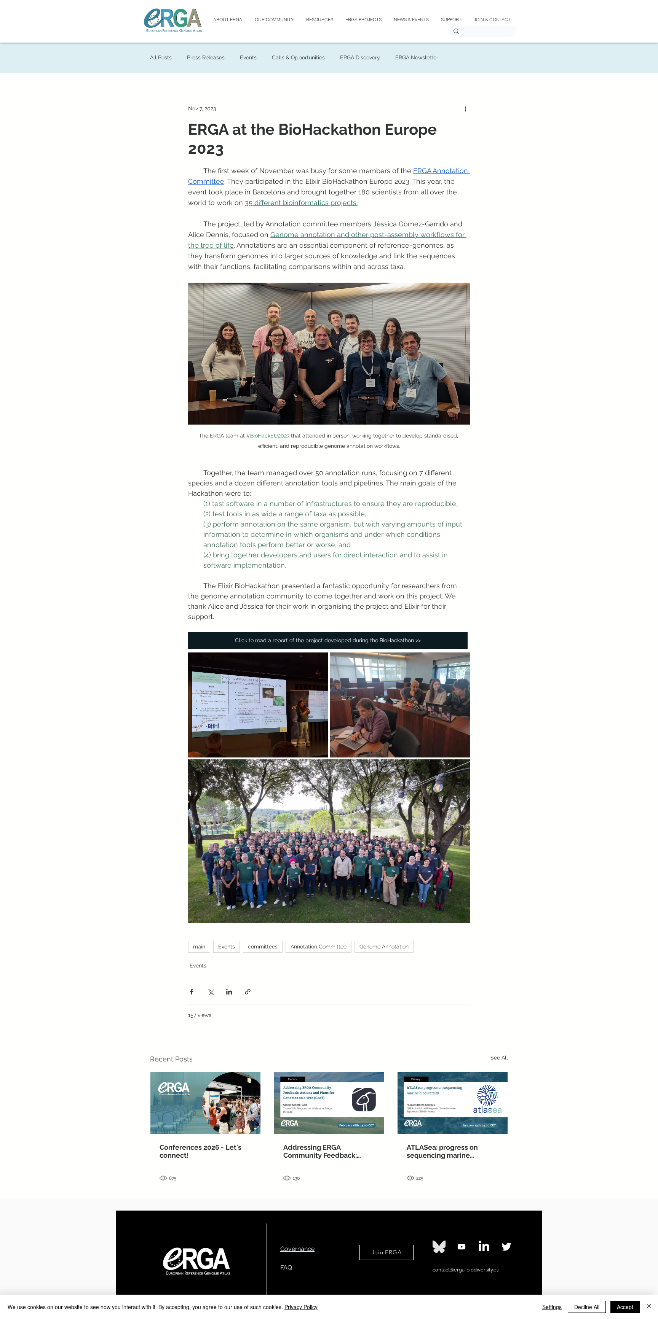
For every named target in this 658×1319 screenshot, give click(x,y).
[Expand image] (400, 704)
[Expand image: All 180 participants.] (329, 841)
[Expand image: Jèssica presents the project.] (258, 704)
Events (248, 57)
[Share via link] (247, 991)
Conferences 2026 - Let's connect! (200, 1151)
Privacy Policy (301, 1307)
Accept (625, 1307)
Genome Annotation (384, 947)
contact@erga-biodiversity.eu (466, 1270)
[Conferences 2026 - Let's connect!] (205, 1103)
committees (263, 947)
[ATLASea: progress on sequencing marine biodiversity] (453, 1103)
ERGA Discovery (360, 57)
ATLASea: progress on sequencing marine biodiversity (442, 1151)
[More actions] (465, 108)
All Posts (161, 57)
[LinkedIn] (484, 1246)
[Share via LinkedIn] (229, 991)
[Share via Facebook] (191, 991)
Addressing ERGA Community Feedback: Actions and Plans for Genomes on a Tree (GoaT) (326, 1151)
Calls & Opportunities (298, 57)
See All (499, 1058)
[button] (363, 19)
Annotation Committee (319, 947)
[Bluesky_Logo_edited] (439, 1246)
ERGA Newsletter (416, 57)
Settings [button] (552, 1307)
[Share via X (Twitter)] (210, 991)
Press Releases (206, 57)
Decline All (586, 1307)
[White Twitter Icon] (506, 1246)
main (199, 947)
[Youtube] (461, 1246)
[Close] (648, 1307)
